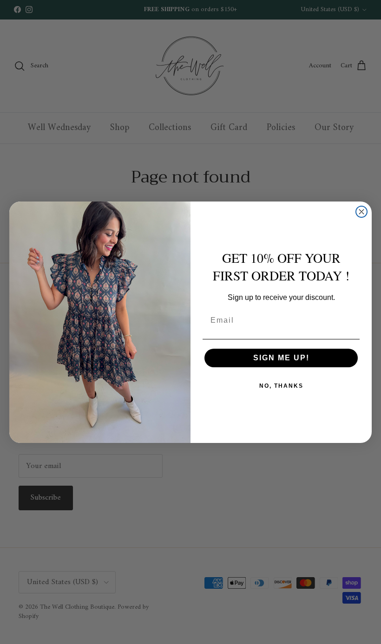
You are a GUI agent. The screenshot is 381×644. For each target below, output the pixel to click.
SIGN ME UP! (281, 358)
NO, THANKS (281, 386)
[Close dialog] (361, 211)
